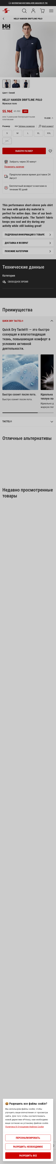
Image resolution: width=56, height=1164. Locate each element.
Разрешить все (28, 1155)
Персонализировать (28, 1137)
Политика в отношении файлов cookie (24, 1127)
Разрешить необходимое (28, 1146)
